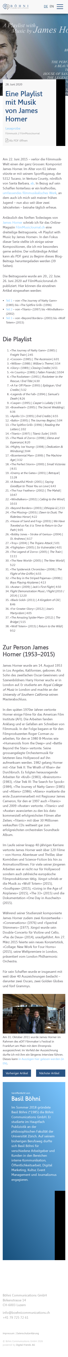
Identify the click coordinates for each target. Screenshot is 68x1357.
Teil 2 (9, 309)
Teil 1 (9, 300)
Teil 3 (9, 318)
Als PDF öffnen (18, 140)
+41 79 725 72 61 (15, 1317)
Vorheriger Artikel (17, 1073)
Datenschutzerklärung (27, 1333)
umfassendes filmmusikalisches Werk (30, 193)
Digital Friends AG (25, 1344)
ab (32, 183)
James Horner (12, 222)
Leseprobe (12, 128)
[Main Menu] (59, 7)
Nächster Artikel (49, 1073)
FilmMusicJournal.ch (30, 227)
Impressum (8, 1333)
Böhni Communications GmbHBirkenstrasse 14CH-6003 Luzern (25, 1300)
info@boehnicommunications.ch (26, 1312)
